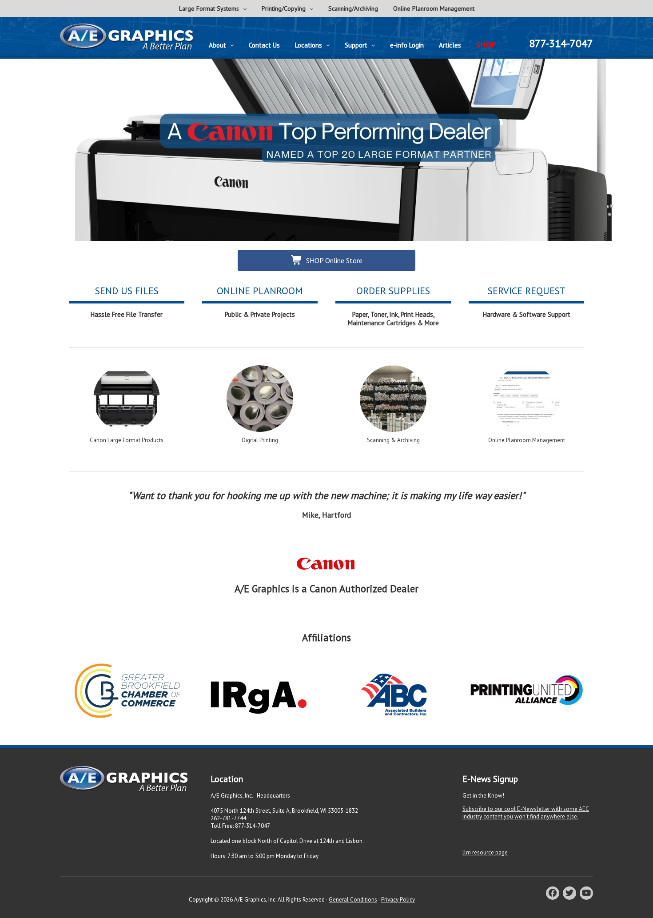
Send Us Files (127, 290)
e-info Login (407, 45)
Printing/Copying (284, 8)
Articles (450, 45)
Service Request (526, 290)
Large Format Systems (209, 8)
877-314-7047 (561, 43)
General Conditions (353, 899)
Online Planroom (260, 290)
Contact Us (264, 45)
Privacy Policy (398, 899)
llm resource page (485, 852)
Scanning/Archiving (353, 8)
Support (356, 45)
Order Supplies (393, 290)
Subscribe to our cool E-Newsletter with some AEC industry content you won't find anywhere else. (525, 812)
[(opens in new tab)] (326, 571)
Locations (308, 45)
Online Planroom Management (433, 8)
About (217, 45)
